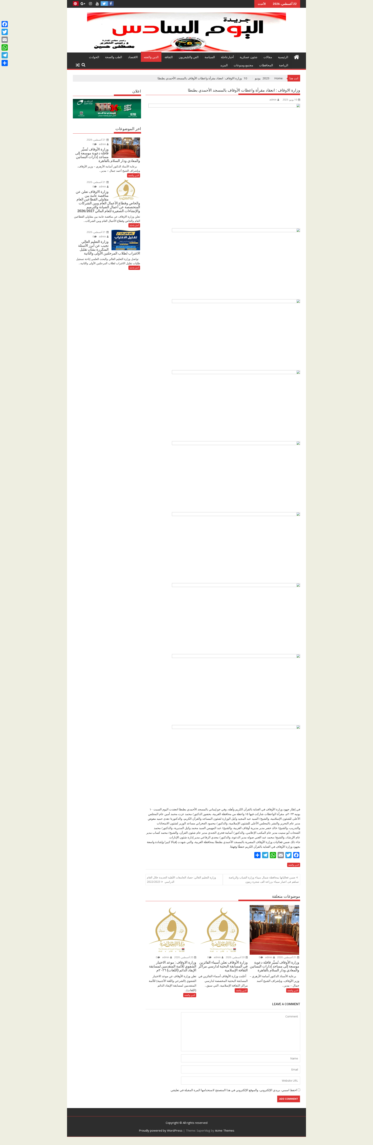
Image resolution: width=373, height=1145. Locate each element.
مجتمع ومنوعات (243, 65)
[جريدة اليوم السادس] (186, 50)
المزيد (224, 65)
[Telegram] (5, 55)
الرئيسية (283, 57)
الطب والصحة (113, 57)
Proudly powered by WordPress (160, 1130)
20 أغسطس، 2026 (235, 957)
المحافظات (266, 65)
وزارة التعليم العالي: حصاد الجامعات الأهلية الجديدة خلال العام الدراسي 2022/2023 (181, 879)
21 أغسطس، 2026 (287, 957)
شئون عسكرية (248, 57)
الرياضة (283, 65)
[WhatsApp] (5, 47)
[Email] (5, 40)
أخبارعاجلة (227, 57)
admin (272, 99)
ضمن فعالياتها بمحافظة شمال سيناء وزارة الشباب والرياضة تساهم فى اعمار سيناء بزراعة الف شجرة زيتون (264, 879)
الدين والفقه (151, 57)
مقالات (267, 57)
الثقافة (169, 57)
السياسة (210, 57)
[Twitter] (5, 32)
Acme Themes (224, 1130)
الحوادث (94, 57)
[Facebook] (5, 24)
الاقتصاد (133, 57)
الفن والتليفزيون (189, 57)
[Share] (5, 63)
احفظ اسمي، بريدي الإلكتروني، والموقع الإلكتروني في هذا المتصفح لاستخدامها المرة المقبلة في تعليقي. (233, 1090)
